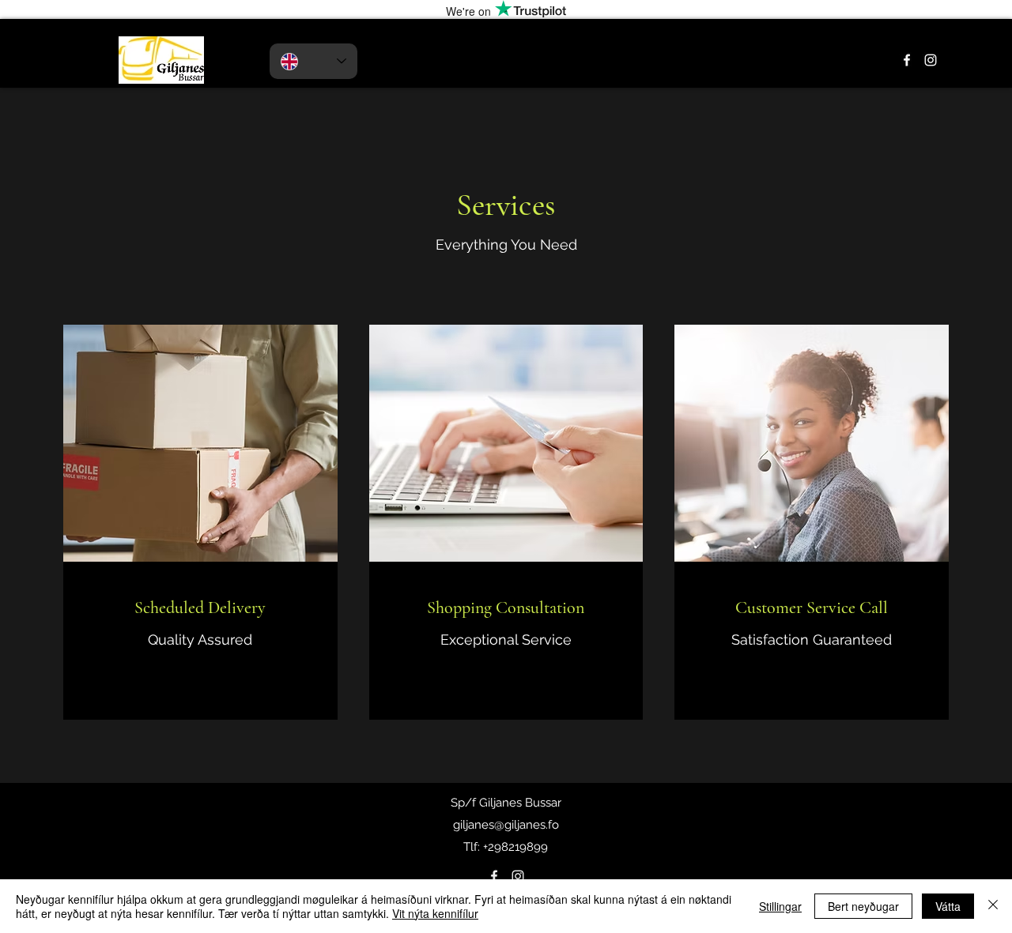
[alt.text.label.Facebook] (907, 60)
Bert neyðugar (863, 906)
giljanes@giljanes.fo (506, 825)
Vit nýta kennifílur (435, 913)
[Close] (993, 906)
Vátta (948, 906)
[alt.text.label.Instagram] (930, 60)
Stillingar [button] (780, 906)
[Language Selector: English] (313, 61)
